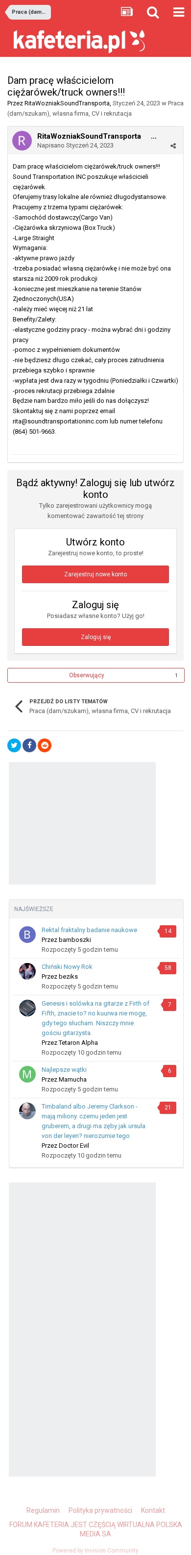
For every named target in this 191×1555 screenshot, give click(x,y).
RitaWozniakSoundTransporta (67, 103)
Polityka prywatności (100, 1510)
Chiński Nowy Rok (67, 966)
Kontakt (153, 1510)
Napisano (75, 145)
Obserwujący (86, 675)
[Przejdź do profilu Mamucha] (27, 1074)
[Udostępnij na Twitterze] (14, 745)
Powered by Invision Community (95, 1550)
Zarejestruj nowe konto (95, 574)
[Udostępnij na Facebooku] (29, 745)
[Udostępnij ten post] (173, 145)
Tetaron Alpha (78, 1042)
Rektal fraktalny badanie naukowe (89, 930)
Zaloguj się (96, 637)
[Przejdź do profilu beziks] (27, 971)
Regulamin (43, 1510)
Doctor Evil (74, 1145)
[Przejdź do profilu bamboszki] (27, 934)
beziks (68, 976)
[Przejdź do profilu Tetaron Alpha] (27, 1008)
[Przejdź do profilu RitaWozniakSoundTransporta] (22, 140)
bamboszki (75, 939)
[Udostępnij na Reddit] (44, 745)
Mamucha (73, 1079)
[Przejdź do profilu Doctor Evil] (27, 1111)
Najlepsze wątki (64, 1069)
